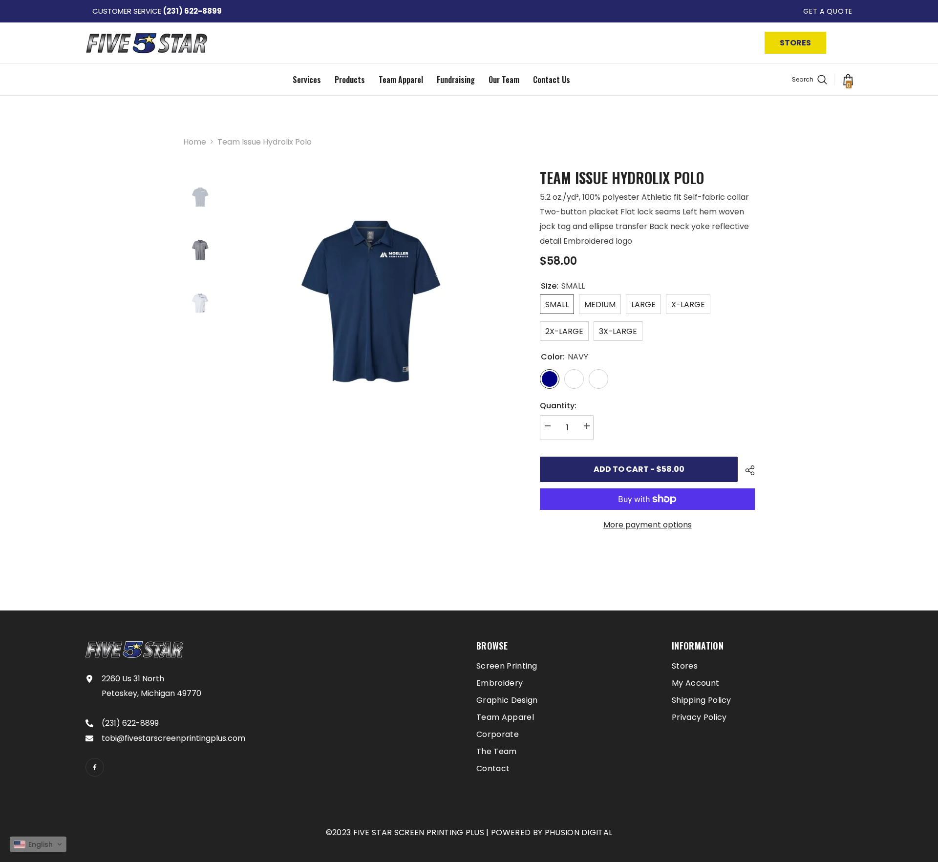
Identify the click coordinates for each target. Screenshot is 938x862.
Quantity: (558, 405)
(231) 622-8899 (192, 11)
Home (194, 141)
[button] (38, 844)
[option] (371, 309)
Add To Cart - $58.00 (639, 469)
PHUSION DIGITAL (579, 832)
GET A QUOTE (828, 11)
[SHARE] (746, 470)
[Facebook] (94, 767)
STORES (795, 42)
